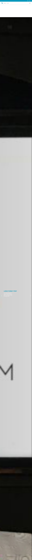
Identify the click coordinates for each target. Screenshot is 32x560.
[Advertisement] (16, 11)
